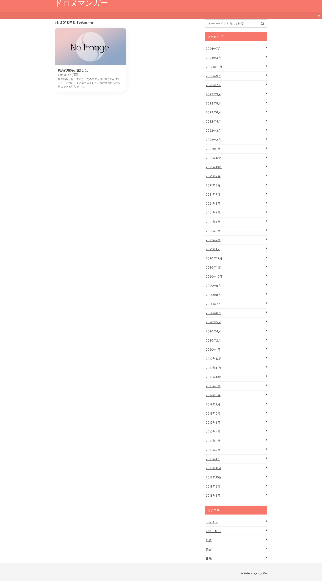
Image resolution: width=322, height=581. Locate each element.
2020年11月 (214, 267)
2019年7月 (213, 404)
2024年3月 (213, 58)
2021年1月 (213, 249)
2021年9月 (213, 176)
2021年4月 (213, 222)
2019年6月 (213, 413)
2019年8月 (213, 395)
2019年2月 (213, 450)
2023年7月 (213, 85)
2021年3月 (213, 231)
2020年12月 (214, 258)
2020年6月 (213, 313)
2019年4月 (213, 432)
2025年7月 (213, 48)
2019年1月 (213, 459)
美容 (209, 549)
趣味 (209, 558)
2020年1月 (213, 349)
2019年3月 (213, 441)
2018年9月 (213, 486)
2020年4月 (213, 331)
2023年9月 (213, 76)
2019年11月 (213, 368)
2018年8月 (213, 495)
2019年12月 (214, 359)
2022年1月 (213, 149)
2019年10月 (214, 377)
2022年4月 (213, 121)
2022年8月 (213, 103)
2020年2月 (213, 340)
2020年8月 (213, 295)
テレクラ (212, 522)
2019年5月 (213, 422)
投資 (209, 540)
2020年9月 (213, 286)
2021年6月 (213, 203)
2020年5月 (213, 322)
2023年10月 (214, 67)
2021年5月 (213, 213)
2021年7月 (213, 194)
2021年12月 (214, 158)
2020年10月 (214, 276)
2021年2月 (213, 240)
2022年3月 (213, 130)
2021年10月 (214, 167)
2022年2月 (213, 140)
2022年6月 (213, 112)
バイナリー (213, 531)
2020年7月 (213, 304)
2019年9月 (213, 386)
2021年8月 (213, 185)
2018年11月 (213, 468)
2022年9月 (213, 94)
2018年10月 (214, 477)
